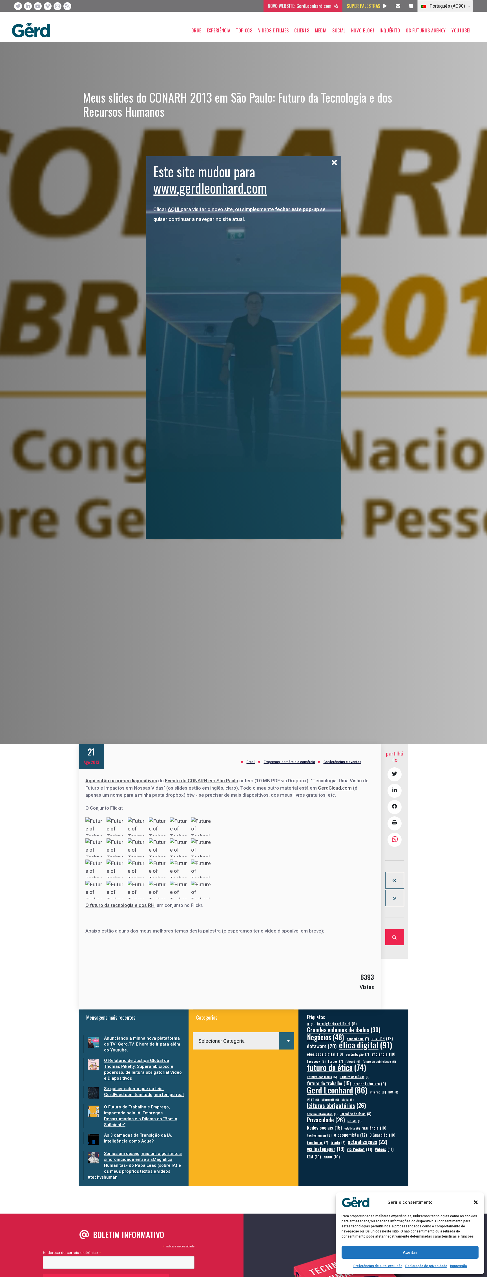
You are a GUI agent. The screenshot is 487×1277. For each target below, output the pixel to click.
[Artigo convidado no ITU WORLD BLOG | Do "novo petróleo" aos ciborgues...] (394, 898)
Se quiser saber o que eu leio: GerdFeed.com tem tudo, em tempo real (144, 1091)
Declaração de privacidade (426, 1266)
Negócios (325, 1037)
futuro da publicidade (379, 1061)
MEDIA (321, 30)
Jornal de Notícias (355, 1113)
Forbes (335, 1061)
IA (311, 1024)
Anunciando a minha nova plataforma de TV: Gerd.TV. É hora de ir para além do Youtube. (142, 1044)
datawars (322, 1046)
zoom (332, 1156)
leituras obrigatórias (336, 1105)
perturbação (357, 1054)
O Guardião (382, 1134)
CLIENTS (301, 30)
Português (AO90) (446, 6)
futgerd (353, 1061)
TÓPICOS (244, 30)
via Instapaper (325, 1148)
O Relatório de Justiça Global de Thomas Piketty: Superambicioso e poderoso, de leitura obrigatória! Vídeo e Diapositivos (143, 1069)
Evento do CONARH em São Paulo (201, 780)
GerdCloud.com (335, 788)
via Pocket (359, 1149)
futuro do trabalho (329, 1083)
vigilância (374, 1127)
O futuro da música (354, 1076)
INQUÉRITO (390, 30)
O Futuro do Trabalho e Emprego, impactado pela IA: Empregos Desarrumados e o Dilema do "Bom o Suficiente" (140, 1115)
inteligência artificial (337, 1023)
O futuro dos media (322, 1076)
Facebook (316, 1061)
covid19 (382, 1038)
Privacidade (326, 1119)
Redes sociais (324, 1127)
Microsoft (330, 1099)
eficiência (383, 1053)
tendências (317, 1142)
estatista (352, 1128)
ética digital (365, 1044)
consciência (358, 1038)
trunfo (338, 1142)
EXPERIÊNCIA (218, 30)
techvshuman (319, 1135)
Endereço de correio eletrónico (72, 1252)
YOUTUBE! (460, 30)
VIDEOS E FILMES (273, 30)
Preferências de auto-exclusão (377, 1266)
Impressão (458, 1266)
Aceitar (410, 1252)
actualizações (368, 1141)
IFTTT (313, 1099)
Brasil (251, 762)
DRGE (196, 30)
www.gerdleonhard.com (210, 188)
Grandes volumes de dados (343, 1029)
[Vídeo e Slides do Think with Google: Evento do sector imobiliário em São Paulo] (394, 880)
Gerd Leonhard (337, 1089)
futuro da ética (336, 1067)
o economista (350, 1134)
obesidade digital (325, 1053)
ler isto (354, 1121)
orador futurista (369, 1083)
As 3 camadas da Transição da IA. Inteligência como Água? (138, 1138)
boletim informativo (322, 1114)
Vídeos (384, 1149)
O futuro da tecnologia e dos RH (119, 905)
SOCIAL (339, 30)
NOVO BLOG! (362, 30)
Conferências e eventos (342, 762)
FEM (314, 1156)
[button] (476, 1202)
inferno (378, 1092)
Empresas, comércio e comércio (289, 762)
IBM (393, 1092)
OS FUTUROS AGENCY (426, 30)
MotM (348, 1099)
